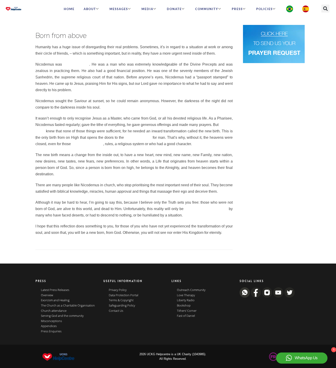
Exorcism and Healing (55, 300)
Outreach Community (191, 290)
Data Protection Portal (123, 295)
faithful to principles (87, 144)
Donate (174, 9)
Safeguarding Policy (122, 305)
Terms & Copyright (121, 300)
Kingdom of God (138, 137)
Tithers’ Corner (187, 311)
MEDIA (147, 9)
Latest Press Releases (55, 290)
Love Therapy (186, 295)
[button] (325, 9)
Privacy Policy (118, 290)
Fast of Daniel (186, 316)
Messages (118, 9)
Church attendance (54, 311)
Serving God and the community (62, 316)
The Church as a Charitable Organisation (68, 305)
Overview (47, 295)
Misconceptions (51, 321)
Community (206, 9)
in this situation (76, 64)
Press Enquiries (51, 331)
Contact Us (116, 311)
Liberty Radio (186, 300)
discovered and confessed (206, 209)
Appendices (49, 326)
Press (237, 9)
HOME (69, 9)
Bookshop (184, 305)
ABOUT (90, 9)
